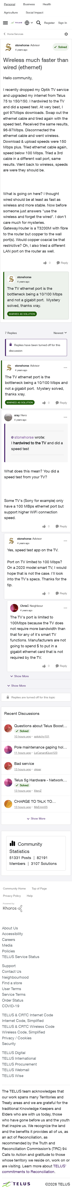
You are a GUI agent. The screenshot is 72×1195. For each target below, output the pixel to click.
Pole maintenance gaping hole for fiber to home (39, 747)
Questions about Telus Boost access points (38, 726)
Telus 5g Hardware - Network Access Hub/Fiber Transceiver (39, 780)
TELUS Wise (12, 1075)
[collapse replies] (36, 362)
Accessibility (12, 933)
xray (17, 415)
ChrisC (24, 605)
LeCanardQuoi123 (45, 752)
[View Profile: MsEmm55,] (8, 804)
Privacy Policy (12, 895)
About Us (10, 928)
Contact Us (11, 971)
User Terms (11, 988)
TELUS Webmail (15, 1070)
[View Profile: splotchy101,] (8, 728)
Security (9, 1043)
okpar (37, 769)
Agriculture (11, 12)
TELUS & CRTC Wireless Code (28, 1026)
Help (30, 895)
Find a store (12, 983)
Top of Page (39, 888)
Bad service (24, 763)
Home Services (15, 33)
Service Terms (14, 994)
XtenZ (38, 790)
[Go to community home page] (17, 23)
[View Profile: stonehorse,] (11, 279)
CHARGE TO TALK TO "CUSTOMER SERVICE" (35, 801)
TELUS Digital (13, 1052)
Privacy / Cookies (17, 1038)
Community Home (14, 888)
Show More (21, 676)
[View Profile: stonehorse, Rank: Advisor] (8, 47)
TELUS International (19, 1058)
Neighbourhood (15, 977)
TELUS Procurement (19, 1064)
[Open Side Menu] (5, 23)
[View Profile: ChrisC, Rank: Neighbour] (14, 608)
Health (47, 4)
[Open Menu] (66, 34)
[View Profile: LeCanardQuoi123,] (8, 750)
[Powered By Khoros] (36, 907)
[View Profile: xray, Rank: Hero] (8, 417)
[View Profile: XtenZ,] (8, 783)
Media (7, 945)
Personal (9, 4)
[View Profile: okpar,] (8, 766)
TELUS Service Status (20, 956)
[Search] (38, 22)
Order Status (12, 1000)
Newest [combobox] (60, 333)
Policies (8, 951)
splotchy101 (41, 736)
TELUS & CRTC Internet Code (27, 1015)
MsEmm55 (41, 807)
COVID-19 (10, 1006)
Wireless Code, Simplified (23, 1032)
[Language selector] (29, 23)
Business (29, 4)
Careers (8, 939)
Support (9, 966)
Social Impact (34, 12)
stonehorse (22, 45)
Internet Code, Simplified (23, 1020)
